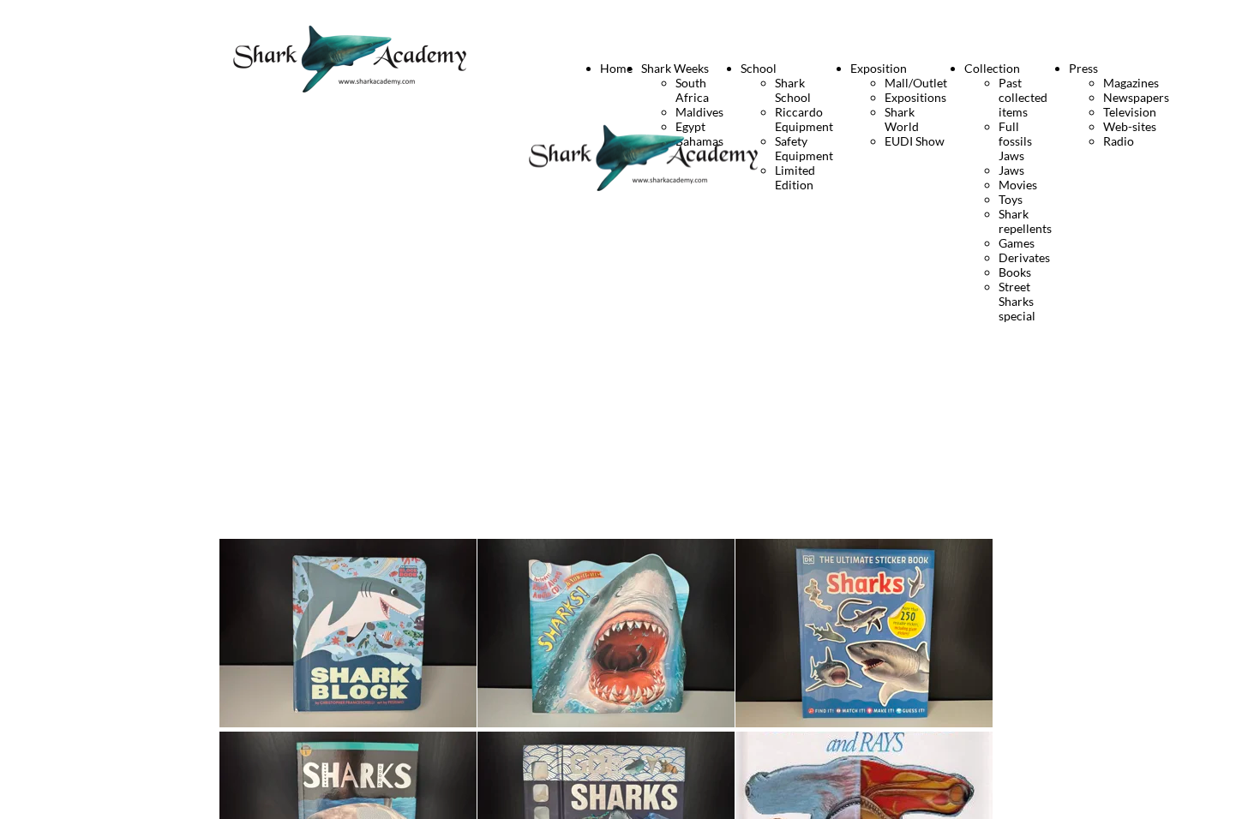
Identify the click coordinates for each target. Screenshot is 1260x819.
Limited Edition (795, 177)
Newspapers (1136, 97)
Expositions (915, 97)
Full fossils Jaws (1015, 141)
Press (1083, 68)
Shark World (902, 119)
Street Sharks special (1017, 301)
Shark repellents (1025, 221)
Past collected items (1023, 97)
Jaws (1011, 170)
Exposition (878, 68)
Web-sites (1129, 126)
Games (1017, 243)
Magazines (1131, 82)
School (759, 68)
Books (1015, 272)
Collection (992, 68)
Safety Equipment (804, 148)
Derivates (1024, 257)
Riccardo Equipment (804, 119)
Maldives (699, 112)
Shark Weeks (675, 68)
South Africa (692, 90)
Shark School (793, 90)
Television (1129, 112)
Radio (1118, 141)
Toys (1011, 199)
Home (616, 68)
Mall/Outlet (916, 82)
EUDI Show (915, 141)
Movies (1018, 184)
